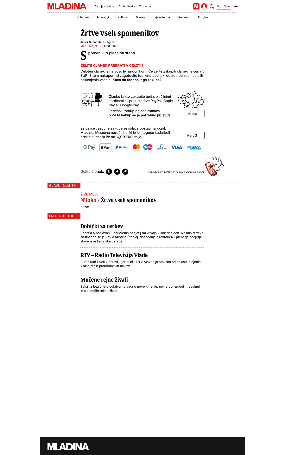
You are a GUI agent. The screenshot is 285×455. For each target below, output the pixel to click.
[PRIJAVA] (204, 6)
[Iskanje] (212, 6)
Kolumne (83, 17)
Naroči (192, 135)
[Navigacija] (236, 6)
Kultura (122, 17)
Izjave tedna (162, 17)
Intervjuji (103, 17)
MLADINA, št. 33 (91, 46)
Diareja (140, 17)
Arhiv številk (126, 6)
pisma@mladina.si (194, 171)
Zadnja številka (104, 6)
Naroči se (223, 6)
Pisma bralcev (156, 171)
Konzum (183, 17)
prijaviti (163, 115)
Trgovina (145, 6)
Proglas (203, 17)
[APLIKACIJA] (196, 6)
